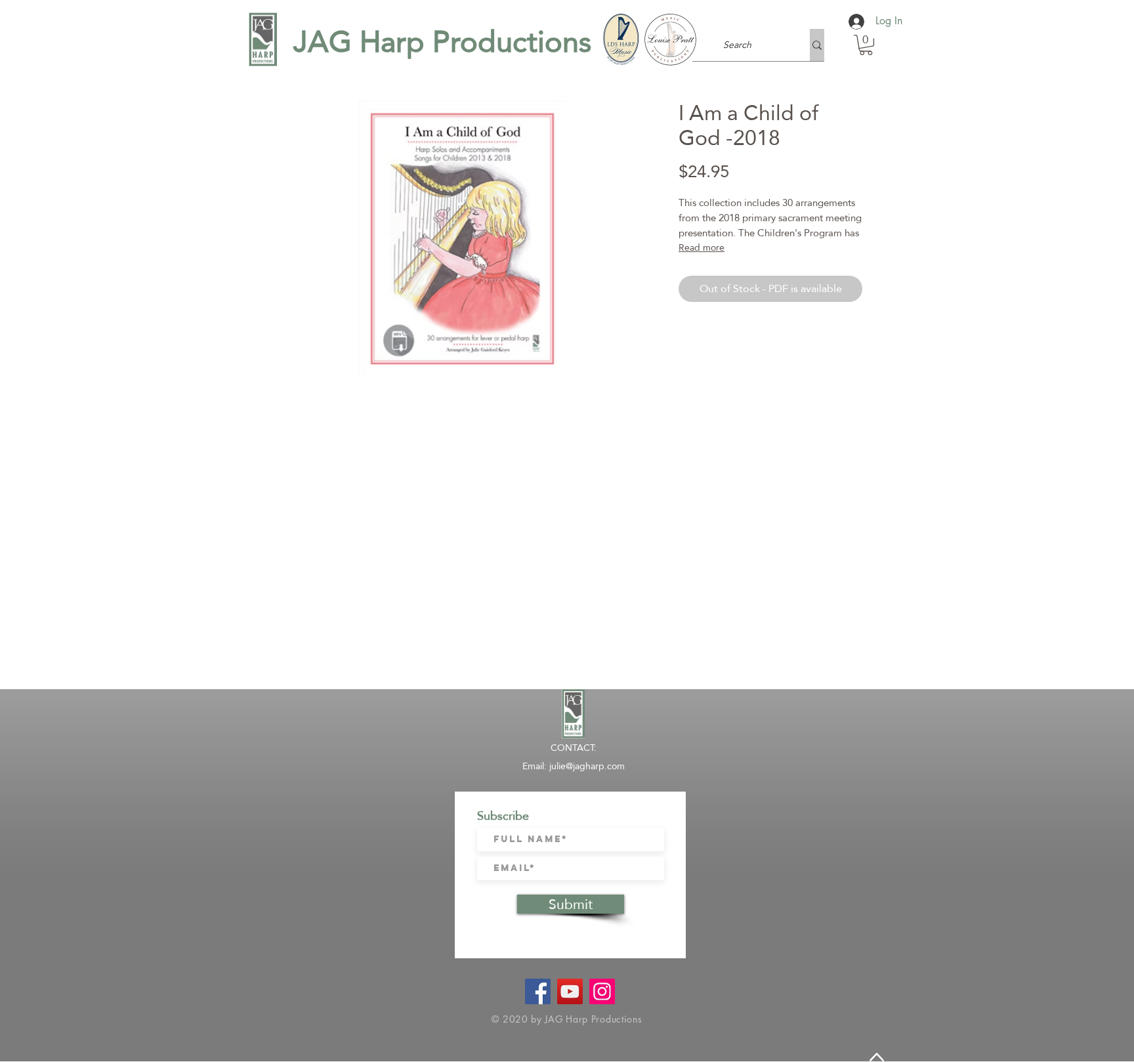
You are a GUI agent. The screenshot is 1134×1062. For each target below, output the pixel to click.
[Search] (817, 45)
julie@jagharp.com (587, 766)
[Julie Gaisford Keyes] (570, 991)
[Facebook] (538, 991)
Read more (701, 247)
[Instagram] (602, 991)
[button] (866, 45)
